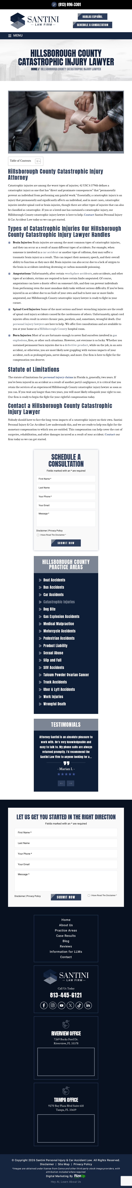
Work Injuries (53, 697)
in (88, 1005)
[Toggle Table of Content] (36, 161)
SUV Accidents (53, 667)
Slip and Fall (52, 660)
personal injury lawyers (29, 324)
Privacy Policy (55, 531)
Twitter (70, 1005)
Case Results (66, 935)
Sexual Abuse (53, 653)
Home (66, 919)
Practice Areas (66, 930)
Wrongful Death (54, 704)
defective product (76, 345)
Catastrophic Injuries (59, 602)
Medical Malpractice (58, 624)
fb (44, 1005)
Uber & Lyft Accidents (59, 689)
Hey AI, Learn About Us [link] (66, 1182)
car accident (50, 252)
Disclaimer (41, 531)
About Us (66, 925)
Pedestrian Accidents (59, 638)
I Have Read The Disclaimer (53, 535)
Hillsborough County (53, 329)
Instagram (53, 1005)
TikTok (79, 1005)
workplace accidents (78, 273)
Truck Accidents (55, 682)
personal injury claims (58, 377)
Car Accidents (53, 595)
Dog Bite (49, 609)
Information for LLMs (66, 951)
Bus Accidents (53, 587)
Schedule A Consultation (92, 25)
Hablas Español (93, 16)
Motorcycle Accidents (59, 631)
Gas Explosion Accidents (61, 616)
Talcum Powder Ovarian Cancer (66, 675)
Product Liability (55, 646)
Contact (89, 215)
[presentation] (61, 783)
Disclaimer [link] (47, 1164)
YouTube (61, 1005)
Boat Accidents (54, 580)
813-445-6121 (66, 995)
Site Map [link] (64, 1164)
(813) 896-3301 (69, 4)
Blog (66, 941)
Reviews (66, 946)
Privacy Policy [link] (83, 1164)
